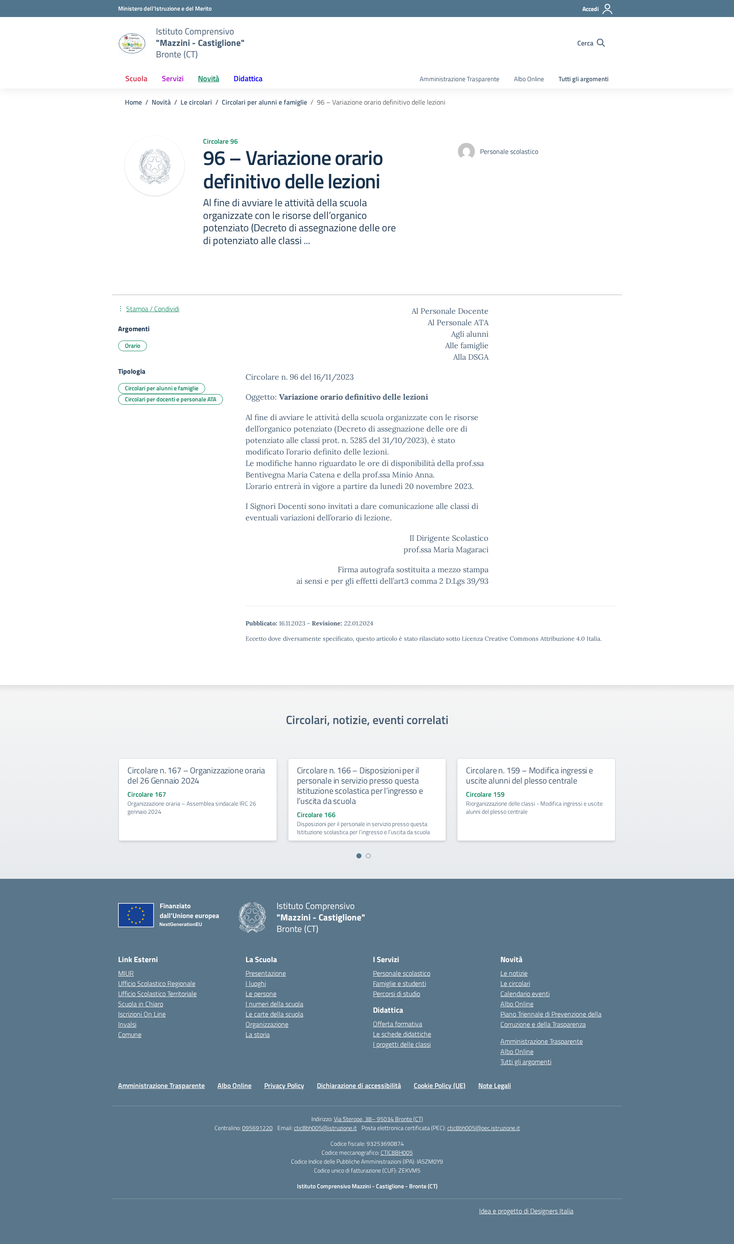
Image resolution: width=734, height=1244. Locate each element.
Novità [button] (208, 78)
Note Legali (494, 1085)
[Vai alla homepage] (131, 43)
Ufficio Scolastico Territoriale (157, 993)
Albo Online (529, 79)
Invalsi (127, 1024)
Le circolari (515, 983)
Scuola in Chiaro (140, 1004)
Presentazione (266, 973)
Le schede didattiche (402, 1034)
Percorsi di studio (396, 993)
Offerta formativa (397, 1024)
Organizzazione (267, 1024)
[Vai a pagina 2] (368, 855)
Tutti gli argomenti (584, 79)
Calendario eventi (525, 993)
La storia (258, 1034)
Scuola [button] (136, 78)
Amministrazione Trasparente (460, 79)
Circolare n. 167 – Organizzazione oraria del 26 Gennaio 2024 (196, 775)
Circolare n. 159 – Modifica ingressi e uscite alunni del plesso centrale (529, 775)
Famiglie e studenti (399, 983)
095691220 (257, 1127)
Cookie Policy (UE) (440, 1085)
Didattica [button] (248, 78)
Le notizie (514, 973)
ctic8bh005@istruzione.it (325, 1127)
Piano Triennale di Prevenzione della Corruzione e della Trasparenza (550, 1019)
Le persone (261, 993)
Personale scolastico (401, 973)
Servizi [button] (173, 78)
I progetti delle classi (402, 1044)
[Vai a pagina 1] (358, 855)
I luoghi (256, 983)
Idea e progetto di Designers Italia (526, 1211)
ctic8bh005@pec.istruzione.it (483, 1127)
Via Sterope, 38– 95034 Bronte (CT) (378, 1118)
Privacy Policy (284, 1085)
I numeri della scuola (274, 1004)
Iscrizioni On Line (142, 1014)
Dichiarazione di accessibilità (359, 1085)
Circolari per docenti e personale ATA (170, 399)
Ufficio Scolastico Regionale (156, 983)
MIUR (126, 973)
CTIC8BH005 (397, 1152)
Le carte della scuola (274, 1014)
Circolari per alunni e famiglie (161, 387)
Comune (129, 1034)
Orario (132, 345)
